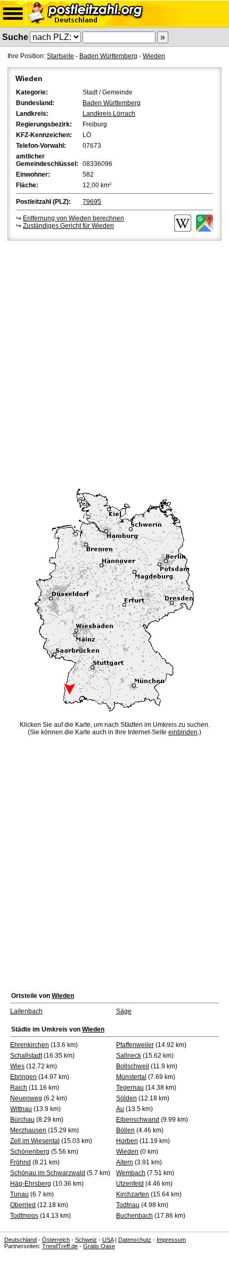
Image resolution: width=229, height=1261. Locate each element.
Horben (127, 1141)
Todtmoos (24, 1215)
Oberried (23, 1205)
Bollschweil (132, 1066)
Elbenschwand (137, 1119)
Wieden (154, 56)
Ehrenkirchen (29, 1045)
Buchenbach (134, 1215)
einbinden (183, 732)
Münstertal (131, 1077)
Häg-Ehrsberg (30, 1183)
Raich (18, 1087)
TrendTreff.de (60, 1246)
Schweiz (86, 1239)
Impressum (171, 1239)
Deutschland (20, 1239)
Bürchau (22, 1119)
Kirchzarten (132, 1194)
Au (120, 1109)
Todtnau (128, 1205)
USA (107, 1239)
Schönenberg (30, 1151)
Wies (17, 1066)
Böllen (125, 1130)
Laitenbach (26, 1011)
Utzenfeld (130, 1183)
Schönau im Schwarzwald (47, 1173)
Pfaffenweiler (135, 1045)
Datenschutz (134, 1239)
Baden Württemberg (108, 56)
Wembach (130, 1173)
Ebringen (23, 1077)
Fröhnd (20, 1162)
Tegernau (130, 1087)
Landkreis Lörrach (109, 113)
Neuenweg (26, 1098)
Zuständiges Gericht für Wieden (68, 225)
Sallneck (128, 1055)
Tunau (19, 1194)
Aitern (124, 1162)
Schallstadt (26, 1055)
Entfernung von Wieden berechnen (73, 218)
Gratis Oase (99, 1246)
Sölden (126, 1098)
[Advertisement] (114, 363)
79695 (92, 201)
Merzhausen (28, 1130)
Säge (124, 1011)
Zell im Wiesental (35, 1141)
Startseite (60, 56)
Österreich (56, 1239)
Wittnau (21, 1109)
